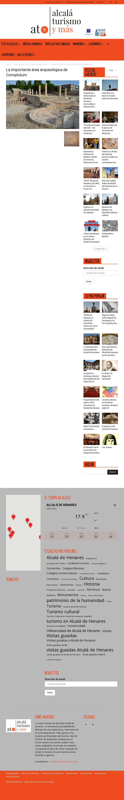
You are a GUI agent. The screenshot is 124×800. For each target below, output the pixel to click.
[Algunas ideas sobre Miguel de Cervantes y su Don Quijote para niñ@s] (110, 307)
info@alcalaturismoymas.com (63, 761)
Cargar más (100, 248)
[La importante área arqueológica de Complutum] (42, 128)
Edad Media (101, 579)
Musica (83, 595)
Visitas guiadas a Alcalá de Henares (71, 640)
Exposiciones (52, 585)
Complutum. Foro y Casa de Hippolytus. (30, 64)
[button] (108, 44)
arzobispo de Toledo (56, 563)
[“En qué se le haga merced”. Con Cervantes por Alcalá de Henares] (91, 117)
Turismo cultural (63, 611)
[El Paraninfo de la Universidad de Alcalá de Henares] (91, 439)
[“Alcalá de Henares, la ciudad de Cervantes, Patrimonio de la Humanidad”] (91, 307)
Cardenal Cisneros (78, 563)
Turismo (54, 606)
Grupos (78, 585)
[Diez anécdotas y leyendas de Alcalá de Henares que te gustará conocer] (110, 339)
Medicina (51, 595)
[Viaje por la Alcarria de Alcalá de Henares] (91, 199)
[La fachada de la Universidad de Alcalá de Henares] (91, 339)
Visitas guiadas (9, 44)
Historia (92, 583)
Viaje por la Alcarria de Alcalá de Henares (91, 210)
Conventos (53, 578)
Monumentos (78, 44)
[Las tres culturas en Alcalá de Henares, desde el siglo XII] (110, 391)
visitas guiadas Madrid (94, 654)
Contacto (100, 2)
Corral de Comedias (69, 579)
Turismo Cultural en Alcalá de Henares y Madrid (69, 616)
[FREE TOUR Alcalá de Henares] (91, 418)
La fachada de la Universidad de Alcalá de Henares (91, 350)
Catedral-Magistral (98, 563)
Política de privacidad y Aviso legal (79, 2)
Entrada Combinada (32, 44)
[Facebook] (110, 2)
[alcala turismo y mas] (62, 21)
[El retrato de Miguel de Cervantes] (110, 365)
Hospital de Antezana (56, 590)
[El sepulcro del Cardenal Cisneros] (110, 418)
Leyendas (81, 590)
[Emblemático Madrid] (110, 225)
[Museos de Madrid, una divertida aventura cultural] (110, 199)
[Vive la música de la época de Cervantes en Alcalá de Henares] (110, 117)
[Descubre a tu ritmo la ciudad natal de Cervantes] (110, 85)
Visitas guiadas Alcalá (57, 645)
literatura (93, 589)
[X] (115, 2)
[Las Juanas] (110, 439)
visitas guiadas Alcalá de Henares (80, 649)
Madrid (106, 589)
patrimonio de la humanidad (75, 600)
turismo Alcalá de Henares (75, 606)
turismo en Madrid (56, 625)
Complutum (103, 573)
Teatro (109, 601)
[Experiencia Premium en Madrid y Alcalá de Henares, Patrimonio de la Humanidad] (91, 143)
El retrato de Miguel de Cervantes (107, 376)
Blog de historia (25, 55)
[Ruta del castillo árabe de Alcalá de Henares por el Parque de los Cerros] (110, 172)
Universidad (76, 625)
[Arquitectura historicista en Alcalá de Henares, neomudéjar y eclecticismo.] (91, 85)
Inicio (8, 64)
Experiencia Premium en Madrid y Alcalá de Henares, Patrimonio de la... (91, 157)
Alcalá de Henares (65, 557)
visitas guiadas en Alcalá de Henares (63, 654)
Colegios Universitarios (62, 573)
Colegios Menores (73, 568)
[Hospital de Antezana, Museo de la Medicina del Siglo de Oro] (91, 365)
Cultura (86, 578)
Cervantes (53, 568)
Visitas (107, 630)
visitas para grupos (54, 659)
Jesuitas (71, 589)
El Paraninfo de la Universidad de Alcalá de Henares (91, 450)
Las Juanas (107, 447)
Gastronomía (95, 44)
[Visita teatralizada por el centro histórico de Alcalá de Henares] (91, 225)
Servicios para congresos (57, 44)
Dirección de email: (93, 268)
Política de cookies (53, 2)
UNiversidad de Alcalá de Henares (73, 630)
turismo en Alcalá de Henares (76, 621)
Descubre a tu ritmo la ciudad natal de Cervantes (110, 96)
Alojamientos (8, 55)
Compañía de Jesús (87, 573)
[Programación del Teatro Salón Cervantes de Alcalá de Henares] (91, 391)
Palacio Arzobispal (95, 595)
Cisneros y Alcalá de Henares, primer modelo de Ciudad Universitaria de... (109, 157)
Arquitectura (91, 558)
